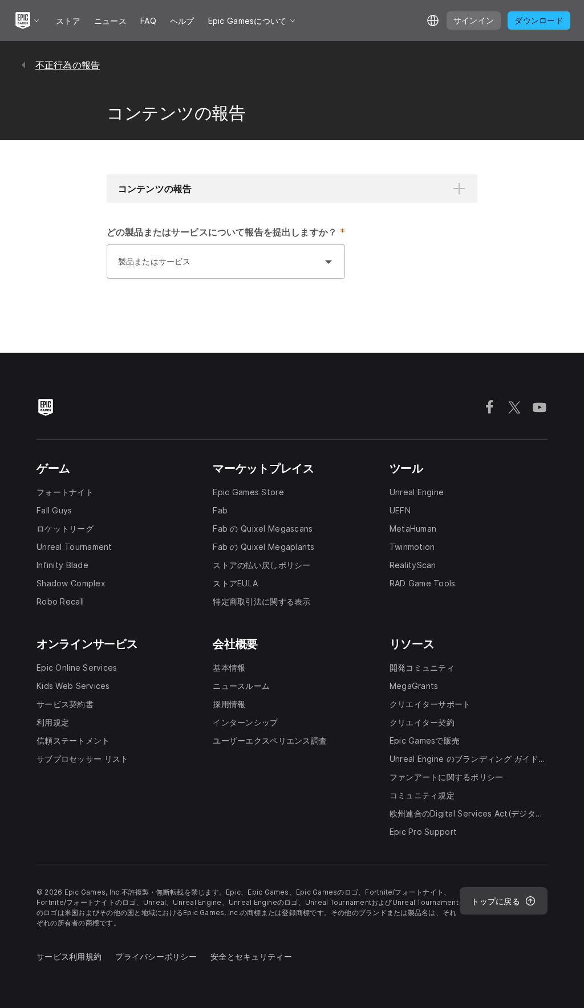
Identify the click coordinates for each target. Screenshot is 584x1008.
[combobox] (214, 267)
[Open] (328, 261)
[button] (292, 188)
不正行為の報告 (67, 65)
